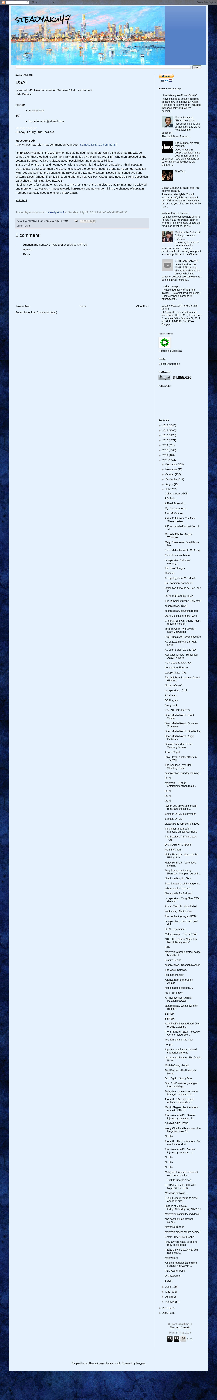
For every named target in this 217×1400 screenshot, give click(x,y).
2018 (165, 425)
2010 (165, 1308)
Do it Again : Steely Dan (178, 1078)
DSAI (27, 225)
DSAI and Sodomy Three (179, 596)
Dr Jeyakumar (173, 1275)
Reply (26, 254)
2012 (165, 455)
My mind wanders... (176, 508)
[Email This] (81, 221)
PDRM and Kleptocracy (178, 662)
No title (169, 1136)
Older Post (142, 306)
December (171, 464)
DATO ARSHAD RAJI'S (178, 844)
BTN (167, 947)
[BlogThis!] (84, 221)
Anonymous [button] (36, 110)
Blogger (140, 1363)
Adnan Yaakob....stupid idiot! (181, 906)
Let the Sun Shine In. (176, 667)
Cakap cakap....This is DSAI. (181, 934)
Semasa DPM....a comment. (180, 814)
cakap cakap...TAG (175, 672)
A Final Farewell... (175, 503)
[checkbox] (26, 128)
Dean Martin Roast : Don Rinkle (183, 731)
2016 (165, 435)
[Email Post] (76, 221)
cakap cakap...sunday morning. (182, 773)
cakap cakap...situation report (181, 611)
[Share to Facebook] (90, 221)
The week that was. (176, 970)
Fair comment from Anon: (179, 583)
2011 (165, 460)
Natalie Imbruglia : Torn (178, 878)
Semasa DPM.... (174, 818)
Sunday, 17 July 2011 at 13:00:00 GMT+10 (63, 244)
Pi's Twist (170, 498)
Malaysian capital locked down (182, 1214)
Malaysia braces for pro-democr (182, 1232)
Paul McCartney (174, 513)
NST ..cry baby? (174, 992)
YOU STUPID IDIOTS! (177, 710)
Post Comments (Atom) (44, 312)
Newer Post (23, 306)
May (168, 1291)
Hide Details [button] (23, 94)
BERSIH (170, 1013)
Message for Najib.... (176, 1193)
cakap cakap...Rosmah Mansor (182, 965)
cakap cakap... (171, 286)
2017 (165, 430)
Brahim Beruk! (173, 960)
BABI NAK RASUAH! (187, 261)
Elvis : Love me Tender (177, 555)
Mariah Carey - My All (177, 1065)
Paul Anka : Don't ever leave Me (183, 636)
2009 (165, 1313)
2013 (165, 450)
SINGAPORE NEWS (177, 1123)
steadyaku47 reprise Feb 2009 (182, 823)
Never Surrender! (174, 1227)
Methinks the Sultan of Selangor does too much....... (187, 235)
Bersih (168, 1280)
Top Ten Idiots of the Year (179, 1039)
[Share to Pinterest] (93, 221)
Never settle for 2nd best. (179, 893)
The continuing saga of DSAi (181, 916)
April (168, 1296)
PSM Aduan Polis (175, 1270)
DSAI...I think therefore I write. (181, 615)
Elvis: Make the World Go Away (182, 550)
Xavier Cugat (172, 752)
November (171, 469)
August (169, 484)
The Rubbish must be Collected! (183, 601)
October (170, 474)
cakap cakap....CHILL (177, 690)
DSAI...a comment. (175, 929)
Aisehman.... (172, 695)
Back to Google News (178, 1180)
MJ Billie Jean (173, 849)
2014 (165, 445)
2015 (165, 440)
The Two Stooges (175, 568)
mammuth (115, 1363)
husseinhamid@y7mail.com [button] (46, 121)
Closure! (169, 573)
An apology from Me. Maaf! (180, 578)
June (168, 1287)
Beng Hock (171, 705)
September (171, 479)
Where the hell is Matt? (178, 888)
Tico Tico (180, 171)
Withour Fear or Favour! (175, 213)
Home (83, 306)
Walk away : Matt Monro (178, 911)
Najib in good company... (179, 988)
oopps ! (169, 1044)
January (170, 1301)
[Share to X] (87, 221)
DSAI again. (172, 700)
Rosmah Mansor (174, 974)
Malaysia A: (171, 1258)
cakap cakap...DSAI (176, 606)
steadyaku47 (43, 19)
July (168, 489)
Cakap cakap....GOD (176, 493)
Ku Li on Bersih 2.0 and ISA (180, 649)
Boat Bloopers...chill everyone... (182, 883)
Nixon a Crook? (174, 685)
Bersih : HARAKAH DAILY (180, 1237)
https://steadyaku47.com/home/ (179, 95)
